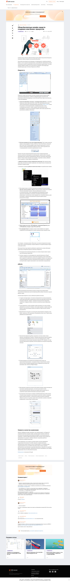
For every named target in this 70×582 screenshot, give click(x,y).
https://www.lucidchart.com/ (29, 518)
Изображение (21, 452)
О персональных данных (35, 571)
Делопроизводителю (35, 4)
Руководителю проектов (25, 4)
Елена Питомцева (23, 521)
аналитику (20, 457)
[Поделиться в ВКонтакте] (12, 33)
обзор (26, 455)
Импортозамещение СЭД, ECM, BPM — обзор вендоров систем (35, 553)
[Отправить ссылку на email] (12, 38)
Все (9, 4)
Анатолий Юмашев (23, 510)
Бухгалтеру (43, 4)
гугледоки (22, 499)
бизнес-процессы (31, 455)
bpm (46, 455)
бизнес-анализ (20, 455)
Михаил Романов (22, 502)
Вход (58, 1)
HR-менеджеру (50, 4)
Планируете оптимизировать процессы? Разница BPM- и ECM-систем (14, 553)
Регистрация (62, 1)
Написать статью (52, 1)
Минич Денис (22, 497)
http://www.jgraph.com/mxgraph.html (23, 486)
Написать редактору (34, 577)
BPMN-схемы (46, 104)
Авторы (32, 575)
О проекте (33, 569)
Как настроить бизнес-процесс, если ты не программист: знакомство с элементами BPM (54, 553)
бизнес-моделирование (40, 455)
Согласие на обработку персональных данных (35, 573)
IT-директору (16, 4)
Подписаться (43, 16)
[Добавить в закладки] (12, 28)
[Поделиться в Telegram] (12, 36)
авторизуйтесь (32, 530)
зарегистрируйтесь (40, 530)
